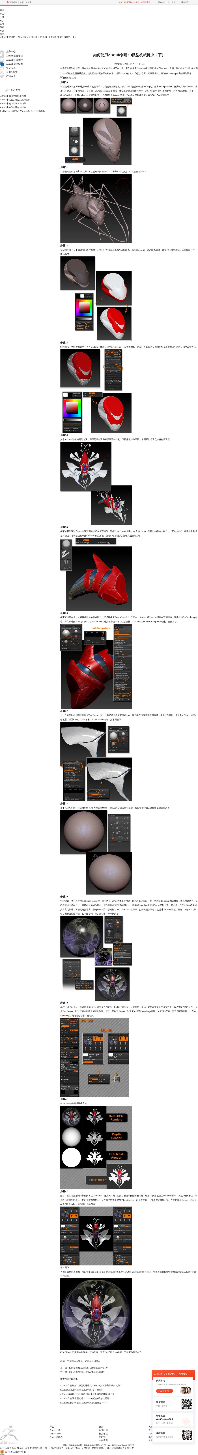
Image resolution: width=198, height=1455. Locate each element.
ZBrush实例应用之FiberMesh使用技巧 (86, 1372)
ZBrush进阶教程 (14, 60)
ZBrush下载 (55, 1430)
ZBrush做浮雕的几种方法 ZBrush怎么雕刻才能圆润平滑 (87, 1394)
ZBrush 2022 (55, 1433)
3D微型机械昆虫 (92, 1361)
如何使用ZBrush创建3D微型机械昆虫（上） (105, 68)
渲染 (2, 34)
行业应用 (103, 1430)
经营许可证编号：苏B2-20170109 (64, 1448)
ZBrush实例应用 (25, 37)
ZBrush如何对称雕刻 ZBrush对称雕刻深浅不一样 (84, 1403)
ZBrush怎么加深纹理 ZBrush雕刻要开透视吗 (81, 1390)
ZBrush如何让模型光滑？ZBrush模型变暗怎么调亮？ (85, 1398)
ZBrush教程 (116, 1352)
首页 (2, 10)
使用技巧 (103, 1437)
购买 (2, 20)
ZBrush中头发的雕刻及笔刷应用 (15, 100)
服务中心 (11, 51)
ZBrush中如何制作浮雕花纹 (13, 96)
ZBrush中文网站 (7, 37)
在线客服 (11, 76)
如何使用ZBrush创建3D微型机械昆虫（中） (149, 68)
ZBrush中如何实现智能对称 (13, 107)
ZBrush (63, 73)
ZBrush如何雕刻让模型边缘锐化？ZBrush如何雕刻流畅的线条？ (91, 1385)
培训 (2, 31)
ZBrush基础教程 (14, 55)
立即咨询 (164, 1391)
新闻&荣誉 (11, 72)
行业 (2, 24)
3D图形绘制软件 (74, 1361)
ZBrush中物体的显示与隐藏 (13, 103)
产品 (2, 13)
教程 (2, 27)
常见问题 (11, 68)
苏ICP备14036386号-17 (15, 1452)
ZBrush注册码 (56, 1437)
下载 (2, 17)
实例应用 (103, 1440)
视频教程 (103, 1433)
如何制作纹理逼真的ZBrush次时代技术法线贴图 (22, 111)
